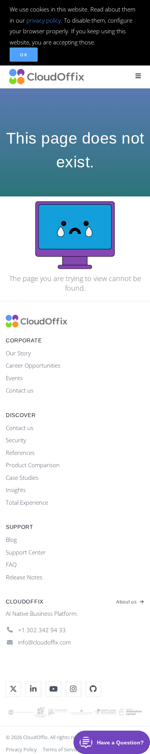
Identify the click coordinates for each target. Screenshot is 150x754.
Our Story (18, 353)
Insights (16, 490)
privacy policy (44, 20)
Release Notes (24, 577)
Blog (11, 539)
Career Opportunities (33, 365)
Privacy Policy (21, 749)
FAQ (11, 564)
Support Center (26, 552)
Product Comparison (33, 465)
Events (14, 378)
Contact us (19, 390)
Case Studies (22, 477)
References (20, 452)
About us (127, 602)
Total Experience (27, 502)
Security (16, 440)
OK (23, 54)
